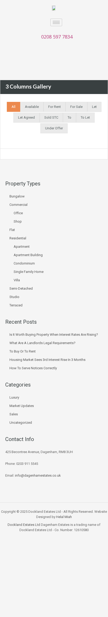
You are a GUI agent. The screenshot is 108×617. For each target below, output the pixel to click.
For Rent (54, 107)
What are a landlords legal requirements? (42, 343)
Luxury (14, 397)
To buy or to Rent (22, 351)
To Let (85, 117)
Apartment (22, 247)
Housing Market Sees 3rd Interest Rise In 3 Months (47, 360)
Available (32, 107)
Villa (17, 280)
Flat (12, 230)
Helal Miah (64, 517)
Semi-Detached (21, 288)
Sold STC (51, 117)
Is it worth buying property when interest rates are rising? (53, 335)
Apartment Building (28, 255)
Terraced (16, 305)
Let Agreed (26, 117)
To (69, 117)
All (13, 107)
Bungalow (17, 196)
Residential (17, 238)
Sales (13, 414)
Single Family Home (29, 272)
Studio (14, 297)
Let (94, 107)
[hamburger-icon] (56, 22)
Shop (18, 221)
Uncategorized (20, 423)
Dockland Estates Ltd (24, 525)
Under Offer (54, 128)
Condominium (24, 263)
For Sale (76, 107)
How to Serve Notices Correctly (33, 368)
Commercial (18, 205)
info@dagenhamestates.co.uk (38, 475)
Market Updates (21, 406)
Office (18, 213)
